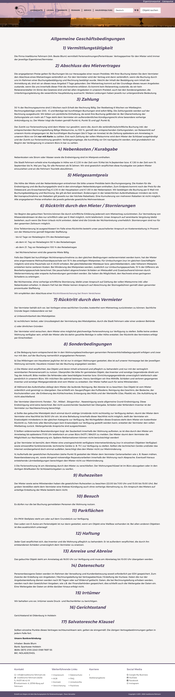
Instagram (134, 683)
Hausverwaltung (103, 10)
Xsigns (25, 694)
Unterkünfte (76, 682)
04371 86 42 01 (23, 680)
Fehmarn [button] (75, 10)
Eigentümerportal (151, 1)
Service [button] (87, 10)
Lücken (50, 10)
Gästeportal (167, 1)
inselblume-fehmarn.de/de (29, 678)
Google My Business (138, 675)
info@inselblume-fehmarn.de (31, 675)
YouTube (133, 678)
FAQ (72, 678)
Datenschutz (76, 675)
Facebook (133, 680)
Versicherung (59, 686)
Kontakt (57, 682)
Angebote (62, 10)
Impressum (58, 675)
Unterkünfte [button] (36, 10)
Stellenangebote (97, 678)
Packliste (74, 686)
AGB (55, 678)
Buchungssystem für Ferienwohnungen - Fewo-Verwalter (54, 694)
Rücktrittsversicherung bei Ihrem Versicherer (76, 293)
